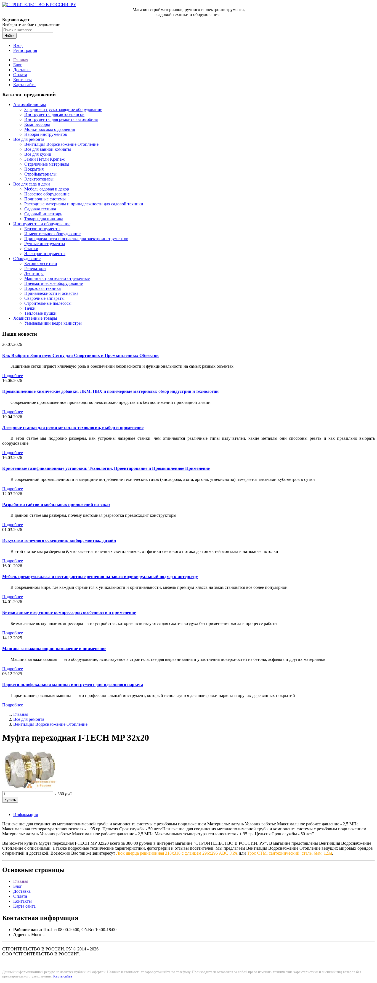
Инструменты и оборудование (41, 223)
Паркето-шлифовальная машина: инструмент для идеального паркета (72, 684)
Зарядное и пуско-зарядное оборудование (63, 109)
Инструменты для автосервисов (54, 114)
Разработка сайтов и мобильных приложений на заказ (56, 504)
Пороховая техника (42, 288)
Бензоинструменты (42, 228)
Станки (31, 248)
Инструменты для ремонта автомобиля (61, 119)
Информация (25, 814)
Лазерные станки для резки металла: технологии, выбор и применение (73, 427)
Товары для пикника (43, 218)
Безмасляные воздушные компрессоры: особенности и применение (69, 612)
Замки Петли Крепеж (44, 159)
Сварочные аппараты (44, 298)
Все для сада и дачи (31, 184)
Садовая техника (40, 208)
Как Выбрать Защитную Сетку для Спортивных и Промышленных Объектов (80, 355)
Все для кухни (37, 154)
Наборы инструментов (45, 134)
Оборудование (27, 258)
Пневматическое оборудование (53, 283)
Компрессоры (37, 124)
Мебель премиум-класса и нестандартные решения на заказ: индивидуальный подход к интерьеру (100, 576)
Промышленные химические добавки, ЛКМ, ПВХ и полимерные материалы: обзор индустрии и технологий (110, 391)
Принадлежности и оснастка (51, 293)
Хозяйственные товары (35, 318)
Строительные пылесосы (47, 303)
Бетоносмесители (40, 263)
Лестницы (34, 273)
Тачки (30, 308)
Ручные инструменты (44, 243)
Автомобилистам (29, 104)
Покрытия (34, 169)
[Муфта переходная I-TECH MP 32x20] (29, 788)
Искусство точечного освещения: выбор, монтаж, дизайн (59, 540)
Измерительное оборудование (52, 233)
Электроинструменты (44, 253)
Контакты (22, 79)
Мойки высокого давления (49, 129)
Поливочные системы (45, 199)
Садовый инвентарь (43, 213)
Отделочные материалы (46, 164)
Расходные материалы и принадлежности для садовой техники (83, 204)
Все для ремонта (28, 139)
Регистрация (25, 50)
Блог (17, 64)
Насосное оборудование (47, 194)
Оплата (20, 74)
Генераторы (35, 268)
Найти (9, 36)
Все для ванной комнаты (47, 149)
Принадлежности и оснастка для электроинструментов (76, 238)
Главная (20, 59)
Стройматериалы (40, 174)
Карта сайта (24, 84)
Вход (18, 45)
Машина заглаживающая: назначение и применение (54, 648)
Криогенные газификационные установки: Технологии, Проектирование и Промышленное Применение (106, 468)
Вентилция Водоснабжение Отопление (61, 144)
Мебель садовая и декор (46, 189)
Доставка (22, 69)
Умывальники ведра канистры (53, 323)
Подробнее (12, 375)
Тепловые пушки (40, 313)
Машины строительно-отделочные (57, 278)
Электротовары (39, 179)
